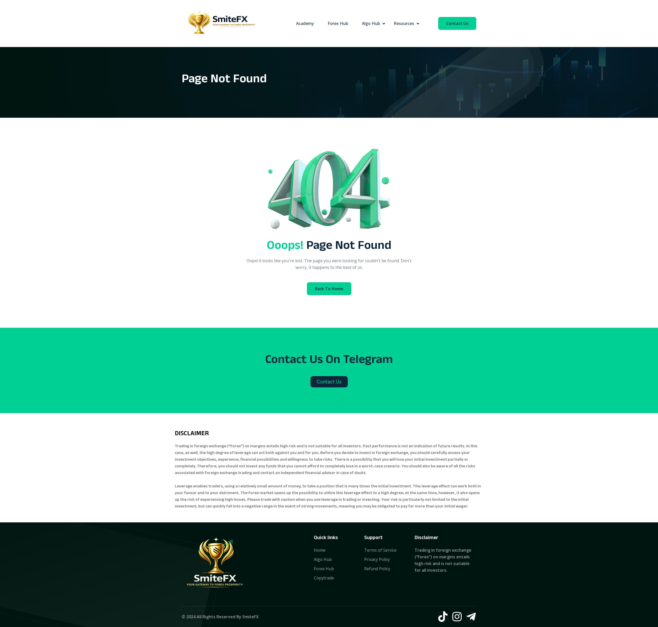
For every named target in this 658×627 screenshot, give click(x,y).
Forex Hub (338, 23)
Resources (404, 23)
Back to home (329, 289)
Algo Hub (371, 23)
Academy (305, 23)
